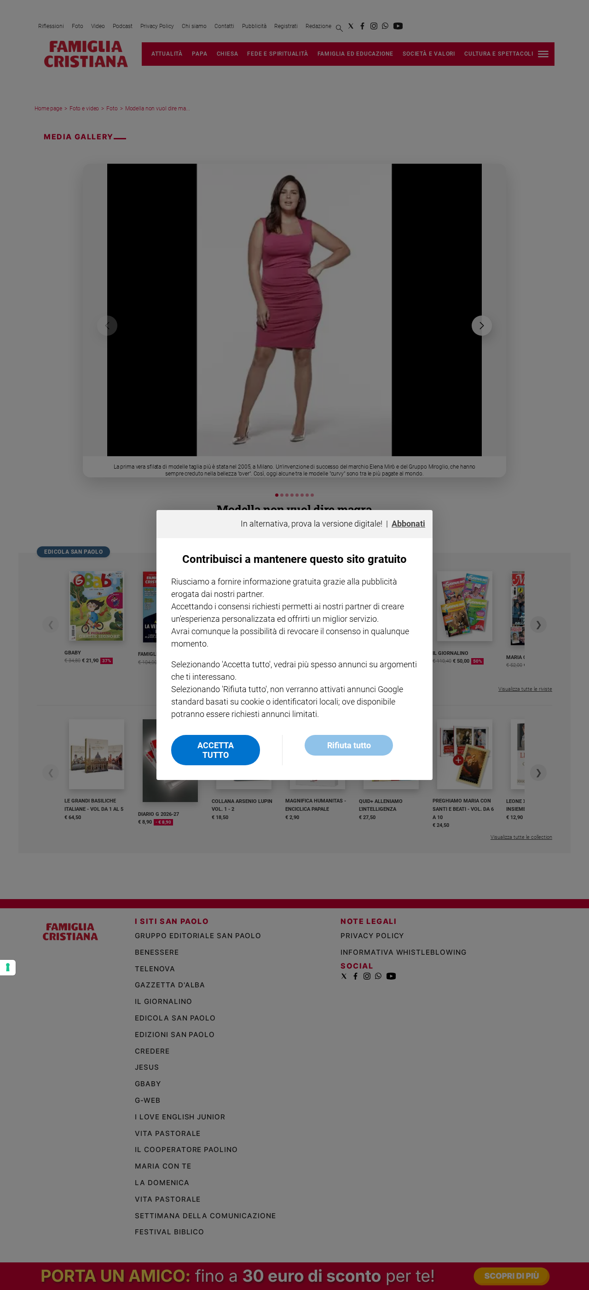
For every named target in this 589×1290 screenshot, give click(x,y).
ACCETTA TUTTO (215, 750)
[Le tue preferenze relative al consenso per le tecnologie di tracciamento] (8, 967)
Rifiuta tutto (349, 745)
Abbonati (408, 523)
